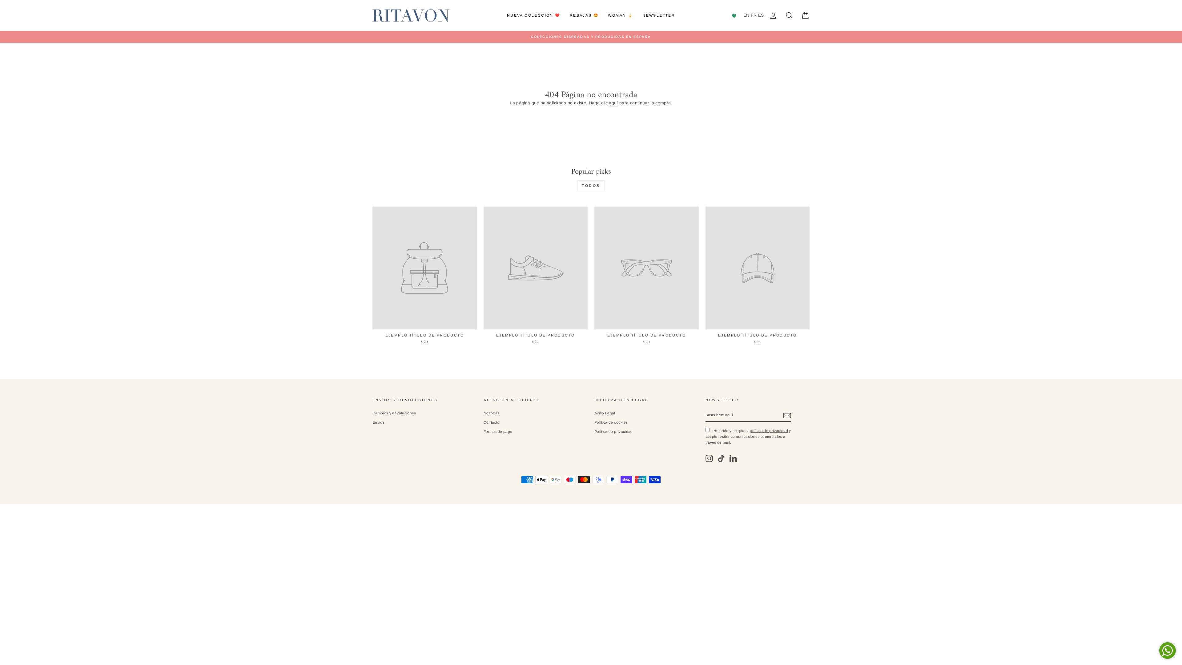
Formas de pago (498, 431)
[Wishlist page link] (735, 15)
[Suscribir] (787, 415)
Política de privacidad (613, 431)
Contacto (492, 422)
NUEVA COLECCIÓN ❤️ (534, 15)
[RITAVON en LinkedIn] (733, 458)
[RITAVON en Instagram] (709, 458)
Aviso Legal (604, 413)
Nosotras (492, 413)
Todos (591, 185)
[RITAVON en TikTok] (721, 458)
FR (754, 15)
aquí (613, 102)
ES (761, 15)
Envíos (378, 422)
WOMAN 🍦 (620, 15)
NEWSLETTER (658, 15)
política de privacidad (769, 431)
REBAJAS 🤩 (584, 15)
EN (746, 15)
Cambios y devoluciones (394, 413)
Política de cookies (611, 422)
